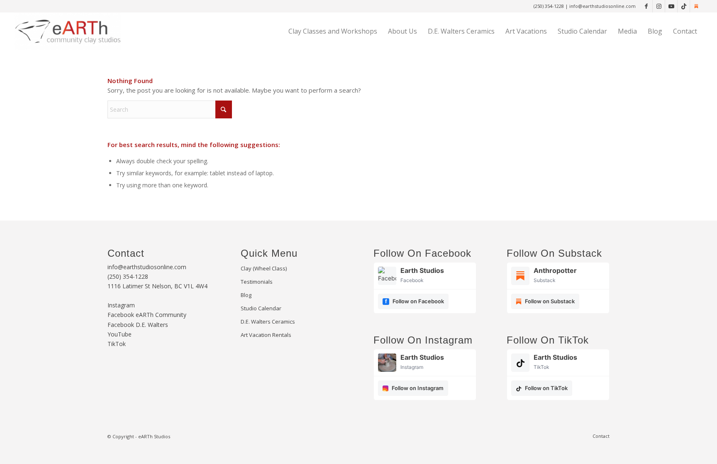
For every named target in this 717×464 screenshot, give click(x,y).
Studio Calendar (261, 308)
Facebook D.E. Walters (137, 325)
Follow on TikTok (546, 388)
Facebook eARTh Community (146, 315)
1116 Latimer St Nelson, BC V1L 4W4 (157, 286)
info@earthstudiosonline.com (602, 6)
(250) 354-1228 (549, 6)
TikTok (116, 344)
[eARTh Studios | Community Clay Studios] (68, 31)
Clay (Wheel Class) (264, 268)
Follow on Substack (550, 301)
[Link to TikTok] (684, 6)
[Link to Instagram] (659, 6)
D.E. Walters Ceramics (268, 321)
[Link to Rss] (696, 6)
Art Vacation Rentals (266, 335)
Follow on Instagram (418, 388)
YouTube (119, 334)
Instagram (121, 305)
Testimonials (257, 281)
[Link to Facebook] (646, 6)
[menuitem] (333, 31)
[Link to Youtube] (671, 6)
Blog (246, 295)
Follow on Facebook (418, 301)
